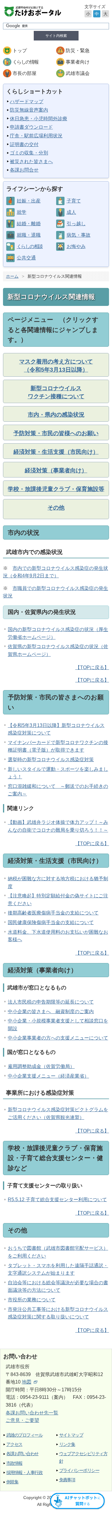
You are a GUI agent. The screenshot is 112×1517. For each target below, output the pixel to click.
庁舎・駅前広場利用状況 (36, 135)
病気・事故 (78, 235)
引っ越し (76, 223)
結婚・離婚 (29, 223)
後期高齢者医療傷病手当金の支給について (53, 912)
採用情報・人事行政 (24, 1472)
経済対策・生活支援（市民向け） (56, 452)
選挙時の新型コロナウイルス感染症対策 (51, 759)
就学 (21, 212)
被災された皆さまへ (31, 161)
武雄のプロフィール (24, 1435)
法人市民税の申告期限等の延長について (51, 1001)
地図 (26, 1381)
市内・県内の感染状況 (56, 414)
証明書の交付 (24, 144)
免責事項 (67, 1479)
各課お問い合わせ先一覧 (32, 1412)
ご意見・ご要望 (22, 1420)
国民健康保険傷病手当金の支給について (51, 922)
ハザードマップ (26, 101)
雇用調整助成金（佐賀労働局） (41, 1066)
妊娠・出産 (29, 200)
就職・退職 (29, 235)
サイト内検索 (56, 36)
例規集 (12, 1481)
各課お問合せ (24, 169)
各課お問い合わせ (22, 1453)
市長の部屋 (24, 73)
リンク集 (67, 1444)
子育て (74, 200)
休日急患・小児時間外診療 (38, 118)
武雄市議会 (78, 73)
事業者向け (78, 61)
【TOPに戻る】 (92, 667)
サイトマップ (71, 1435)
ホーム (12, 276)
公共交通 (26, 257)
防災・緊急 (78, 50)
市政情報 (14, 1463)
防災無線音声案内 (29, 109)
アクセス (14, 1444)
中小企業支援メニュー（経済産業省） (48, 1076)
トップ (20, 50)
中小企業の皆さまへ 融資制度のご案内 (51, 1011)
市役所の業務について (32, 1299)
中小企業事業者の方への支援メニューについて (58, 1037)
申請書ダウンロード (31, 127)
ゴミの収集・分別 (29, 152)
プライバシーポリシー (79, 1470)
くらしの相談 (29, 246)
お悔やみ (76, 246)
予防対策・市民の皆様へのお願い (56, 433)
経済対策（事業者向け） (56, 470)
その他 (56, 507)
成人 (71, 212)
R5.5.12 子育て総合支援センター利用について (57, 1199)
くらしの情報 (25, 61)
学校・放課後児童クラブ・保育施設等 (56, 489)
